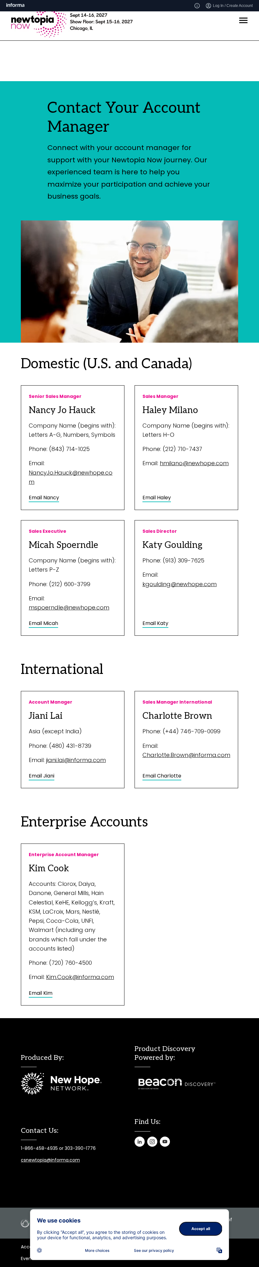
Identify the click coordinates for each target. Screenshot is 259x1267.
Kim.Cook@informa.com (80, 977)
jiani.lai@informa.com (76, 760)
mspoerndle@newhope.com (69, 607)
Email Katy (155, 623)
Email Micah (43, 623)
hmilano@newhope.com (194, 463)
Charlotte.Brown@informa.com (186, 755)
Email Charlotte (161, 775)
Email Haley (156, 497)
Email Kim (40, 993)
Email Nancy (44, 497)
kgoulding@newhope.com (179, 584)
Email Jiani (41, 775)
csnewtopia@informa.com (50, 1160)
